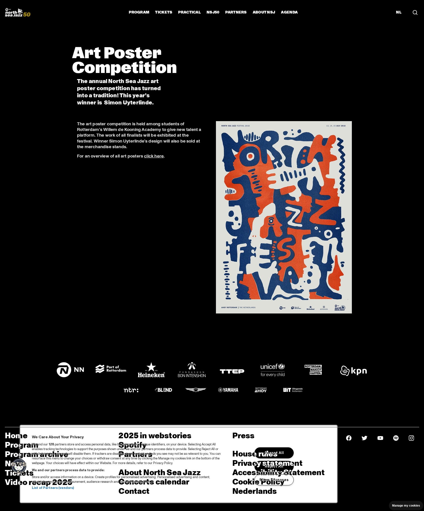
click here (154, 156)
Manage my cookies (406, 505)
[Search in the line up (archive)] (415, 12)
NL (398, 12)
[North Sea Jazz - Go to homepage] (17, 12)
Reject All (274, 466)
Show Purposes (274, 479)
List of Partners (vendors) (53, 488)
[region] (179, 464)
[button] (19, 466)
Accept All (274, 452)
